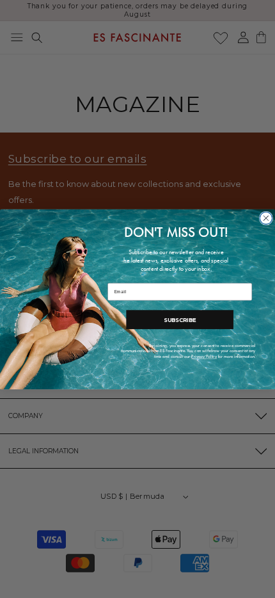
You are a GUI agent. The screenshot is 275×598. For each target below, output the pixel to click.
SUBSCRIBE (180, 319)
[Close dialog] (266, 218)
